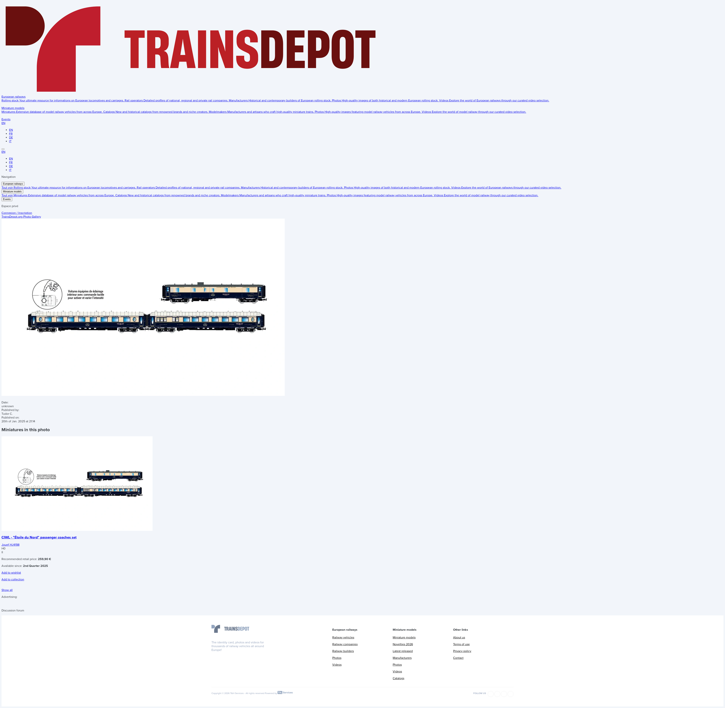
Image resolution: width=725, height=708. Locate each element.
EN (3, 123)
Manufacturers (402, 658)
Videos (337, 665)
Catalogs (398, 678)
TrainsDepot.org (21, 217)
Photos (336, 658)
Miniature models (13, 108)
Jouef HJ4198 (10, 545)
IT (10, 141)
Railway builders (343, 651)
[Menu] (3, 149)
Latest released (403, 651)
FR (11, 134)
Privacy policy (462, 651)
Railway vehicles (343, 637)
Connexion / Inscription (17, 213)
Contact (458, 658)
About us (459, 637)
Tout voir (8, 188)
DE (11, 137)
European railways (13, 97)
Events (6, 119)
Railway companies (345, 644)
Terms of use (461, 644)
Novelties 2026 (403, 644)
